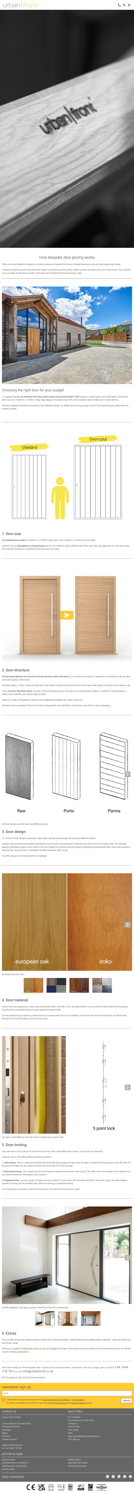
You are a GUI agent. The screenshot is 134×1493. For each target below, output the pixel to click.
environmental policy (77, 1466)
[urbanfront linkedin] (113, 1476)
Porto (45, 838)
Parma (51, 838)
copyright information (78, 1462)
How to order (74, 1426)
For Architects (74, 1417)
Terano (78, 847)
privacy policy (78, 1399)
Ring (65, 850)
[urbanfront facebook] (119, 1476)
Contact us (73, 1423)
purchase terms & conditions (56, 1399)
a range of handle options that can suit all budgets (33, 1348)
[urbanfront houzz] (130, 1476)
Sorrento (87, 847)
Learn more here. (102, 705)
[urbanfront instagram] (107, 1476)
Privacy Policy (60, 1403)
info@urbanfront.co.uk (12, 1445)
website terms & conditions (14, 1466)
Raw (40, 838)
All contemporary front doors (81, 1420)
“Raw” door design (43, 400)
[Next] (127, 774)
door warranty (8, 1459)
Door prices (73, 1430)
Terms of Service (78, 1403)
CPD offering (74, 1439)
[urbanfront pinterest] (124, 1476)
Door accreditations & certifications (84, 1436)
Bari (60, 850)
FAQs (70, 1433)
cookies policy (74, 1459)
